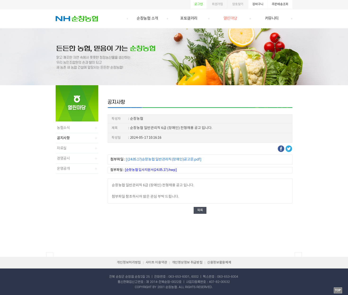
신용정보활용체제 (219, 262)
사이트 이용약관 (156, 262)
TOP (338, 290)
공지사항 (63, 138)
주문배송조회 (280, 4)
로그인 (198, 4)
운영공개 (63, 168)
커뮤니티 (272, 18)
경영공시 (63, 158)
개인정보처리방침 (129, 262)
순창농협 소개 (147, 18)
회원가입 (217, 4)
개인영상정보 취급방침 (187, 262)
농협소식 (63, 128)
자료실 (62, 148)
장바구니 (257, 4)
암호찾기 (237, 4)
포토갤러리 (188, 18)
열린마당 (230, 18)
